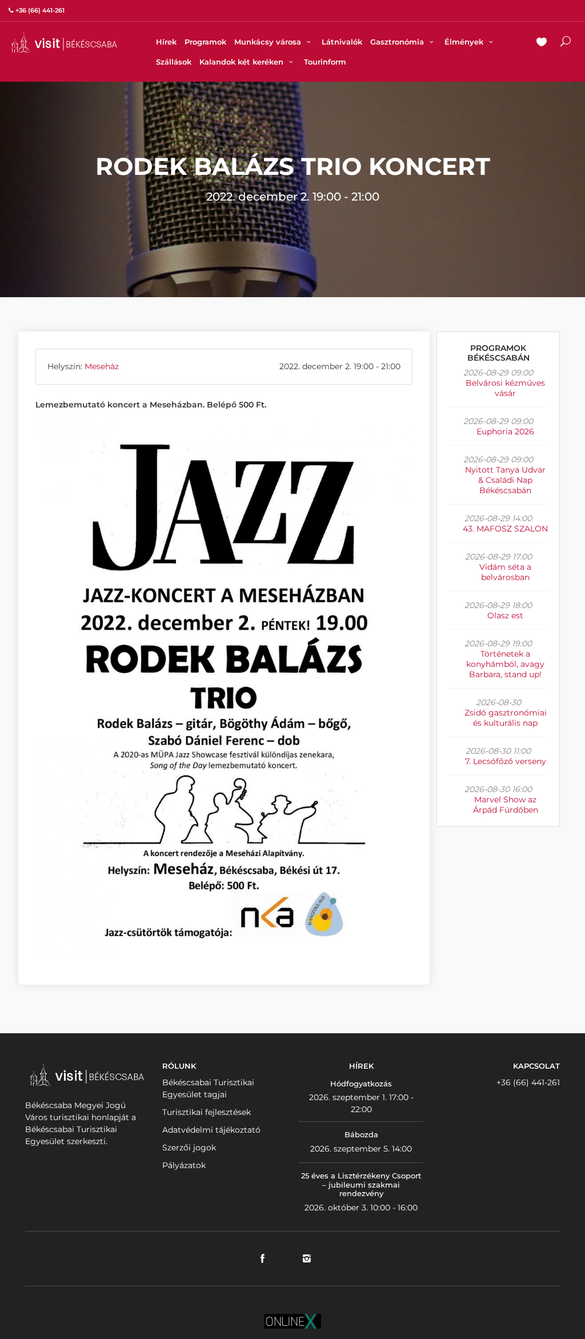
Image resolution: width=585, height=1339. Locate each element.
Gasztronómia (398, 41)
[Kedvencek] (541, 43)
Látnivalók (342, 41)
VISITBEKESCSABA (64, 42)
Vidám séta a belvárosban (505, 572)
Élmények (465, 41)
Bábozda (361, 1134)
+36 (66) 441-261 (528, 1082)
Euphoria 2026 (505, 431)
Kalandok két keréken (242, 61)
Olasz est (505, 615)
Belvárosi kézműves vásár (505, 388)
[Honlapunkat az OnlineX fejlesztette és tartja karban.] (292, 1321)
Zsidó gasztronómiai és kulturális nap (505, 718)
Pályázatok (184, 1165)
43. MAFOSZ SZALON (505, 528)
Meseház (102, 366)
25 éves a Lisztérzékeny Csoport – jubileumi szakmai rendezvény (361, 1184)
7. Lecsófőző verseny (505, 761)
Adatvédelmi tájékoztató (211, 1130)
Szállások (173, 61)
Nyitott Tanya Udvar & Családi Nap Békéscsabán (505, 480)
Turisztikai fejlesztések (206, 1112)
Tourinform (325, 61)
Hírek (166, 41)
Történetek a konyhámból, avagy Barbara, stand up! (505, 664)
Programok (205, 41)
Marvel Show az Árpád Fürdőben (505, 804)
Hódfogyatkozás (361, 1083)
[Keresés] (565, 43)
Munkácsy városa (268, 41)
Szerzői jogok (189, 1147)
